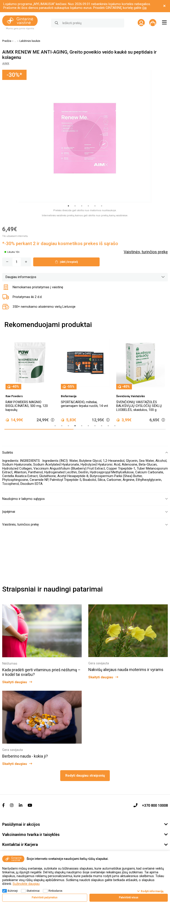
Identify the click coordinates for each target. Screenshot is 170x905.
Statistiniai (33, 891)
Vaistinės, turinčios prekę (146, 252)
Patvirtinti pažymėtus (45, 897)
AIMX (5, 63)
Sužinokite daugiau (26, 884)
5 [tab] (95, 206)
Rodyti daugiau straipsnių (85, 775)
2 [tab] (75, 206)
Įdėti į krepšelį (69, 261)
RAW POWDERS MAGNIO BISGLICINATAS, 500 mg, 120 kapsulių (27, 406)
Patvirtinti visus (128, 897)
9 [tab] (108, 425)
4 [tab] (88, 206)
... (15, 41)
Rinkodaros (55, 891)
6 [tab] (101, 206)
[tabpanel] (85, 136)
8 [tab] (101, 425)
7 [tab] (95, 425)
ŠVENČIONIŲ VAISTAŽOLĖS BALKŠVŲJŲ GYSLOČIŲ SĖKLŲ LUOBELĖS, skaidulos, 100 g (139, 406)
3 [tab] (81, 206)
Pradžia (6, 41)
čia (144, 8)
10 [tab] (115, 425)
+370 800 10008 (155, 805)
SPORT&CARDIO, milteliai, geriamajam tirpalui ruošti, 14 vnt (84, 404)
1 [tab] (68, 206)
